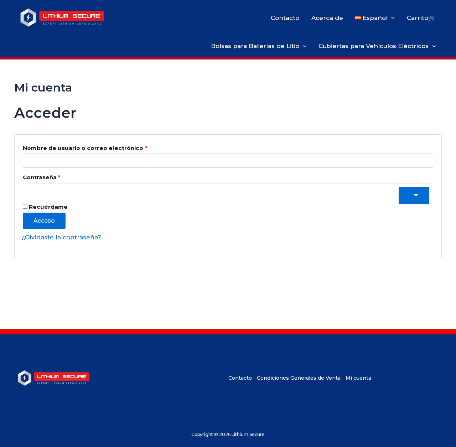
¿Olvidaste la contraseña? (61, 237)
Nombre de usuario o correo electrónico (101, 147)
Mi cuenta (358, 378)
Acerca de (327, 17)
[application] (391, 18)
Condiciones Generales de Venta (299, 378)
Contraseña (58, 177)
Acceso (44, 220)
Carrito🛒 (421, 17)
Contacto (285, 17)
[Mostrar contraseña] (414, 195)
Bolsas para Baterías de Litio (255, 46)
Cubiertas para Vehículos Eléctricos (373, 46)
